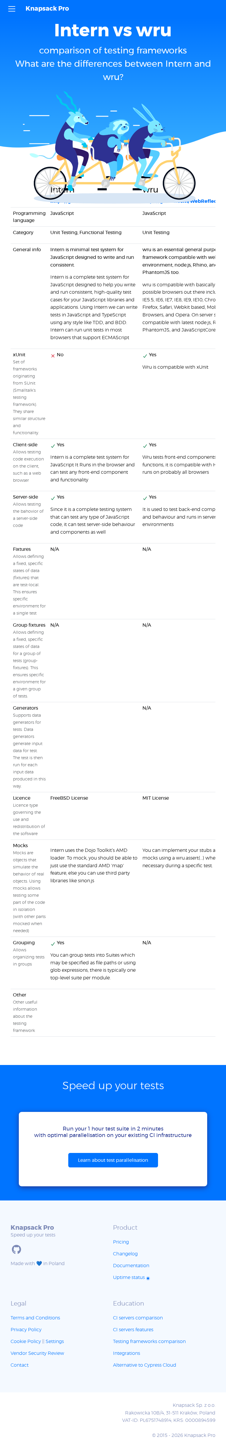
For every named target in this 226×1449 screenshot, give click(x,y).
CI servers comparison (138, 1318)
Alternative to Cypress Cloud (144, 1365)
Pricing (121, 1242)
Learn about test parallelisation (113, 1160)
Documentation (131, 1265)
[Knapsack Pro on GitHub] (16, 1249)
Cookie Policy (26, 1341)
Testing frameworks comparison (149, 1341)
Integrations (126, 1353)
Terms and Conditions (35, 1318)
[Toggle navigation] (11, 8)
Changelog (125, 1254)
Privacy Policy (26, 1329)
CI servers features (133, 1329)
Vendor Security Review (37, 1353)
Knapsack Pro (47, 9)
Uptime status (129, 1277)
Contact (20, 1365)
